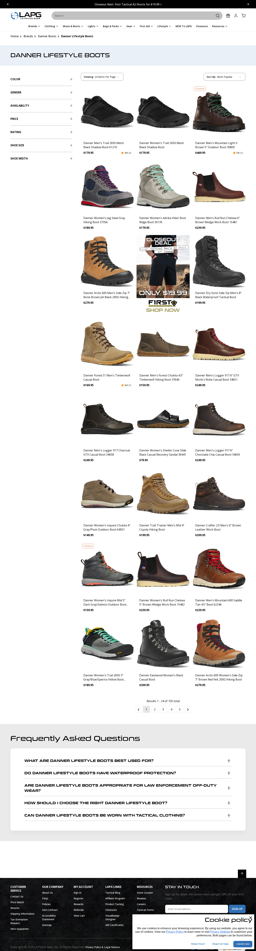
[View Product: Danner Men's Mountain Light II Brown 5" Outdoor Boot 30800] (219, 111)
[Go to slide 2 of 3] (8, 4)
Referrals (79, 910)
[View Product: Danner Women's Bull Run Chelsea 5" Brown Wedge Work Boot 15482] (163, 568)
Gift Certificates (114, 925)
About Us (47, 892)
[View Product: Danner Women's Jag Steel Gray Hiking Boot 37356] (107, 186)
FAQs (45, 898)
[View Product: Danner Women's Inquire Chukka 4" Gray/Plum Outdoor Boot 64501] (107, 493)
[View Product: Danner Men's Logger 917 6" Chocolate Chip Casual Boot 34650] (219, 418)
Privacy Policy (175, 931)
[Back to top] (242, 874)
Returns (14, 908)
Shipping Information (22, 913)
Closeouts (111, 910)
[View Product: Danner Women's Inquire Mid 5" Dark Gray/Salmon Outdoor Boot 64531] (107, 568)
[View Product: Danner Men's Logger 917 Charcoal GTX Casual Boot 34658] (107, 418)
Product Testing (114, 904)
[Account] (236, 16)
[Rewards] (228, 16)
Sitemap (47, 925)
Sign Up (237, 909)
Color (15, 79)
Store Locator (145, 892)
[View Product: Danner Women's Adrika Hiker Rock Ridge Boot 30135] (163, 186)
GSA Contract (50, 910)
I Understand (243, 944)
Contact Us (16, 896)
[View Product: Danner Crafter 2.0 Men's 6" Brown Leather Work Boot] (219, 493)
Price (14, 119)
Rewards (78, 904)
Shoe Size (17, 145)
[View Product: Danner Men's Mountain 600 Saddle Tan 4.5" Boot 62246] (219, 568)
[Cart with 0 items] (243, 16)
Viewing (89, 76)
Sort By (211, 77)
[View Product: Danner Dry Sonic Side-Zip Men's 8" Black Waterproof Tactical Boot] (219, 261)
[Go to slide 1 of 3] (248, 4)
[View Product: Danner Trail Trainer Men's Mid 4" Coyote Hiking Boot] (163, 493)
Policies (46, 904)
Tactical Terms (145, 910)
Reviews (141, 898)
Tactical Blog (112, 892)
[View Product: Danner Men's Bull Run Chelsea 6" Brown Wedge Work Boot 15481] (219, 186)
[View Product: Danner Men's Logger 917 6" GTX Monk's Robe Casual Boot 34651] (219, 344)
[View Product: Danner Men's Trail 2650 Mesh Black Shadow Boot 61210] (107, 111)
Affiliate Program (115, 898)
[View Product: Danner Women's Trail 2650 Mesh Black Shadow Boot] (163, 111)
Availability (19, 106)
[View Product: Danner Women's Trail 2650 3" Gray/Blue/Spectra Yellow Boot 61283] (107, 643)
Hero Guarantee (19, 928)
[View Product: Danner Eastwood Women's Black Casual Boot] (163, 643)
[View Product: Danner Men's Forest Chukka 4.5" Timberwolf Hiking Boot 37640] (163, 344)
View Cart (79, 915)
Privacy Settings (220, 931)
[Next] (188, 709)
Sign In (77, 892)
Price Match (17, 902)
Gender (15, 92)
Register (78, 898)
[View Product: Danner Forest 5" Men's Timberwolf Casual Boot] (107, 344)
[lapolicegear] (26, 16)
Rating (15, 132)
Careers (141, 904)
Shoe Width (19, 158)
